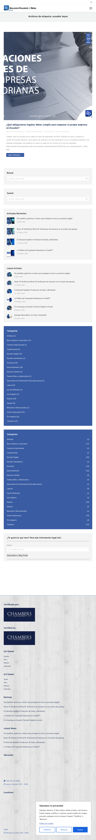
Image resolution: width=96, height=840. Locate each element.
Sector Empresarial (14, 412)
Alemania (7, 666)
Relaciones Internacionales (17, 407)
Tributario (10, 421)
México (6, 663)
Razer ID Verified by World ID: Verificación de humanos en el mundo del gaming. (47, 229)
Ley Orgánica (11, 394)
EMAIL (9, 545)
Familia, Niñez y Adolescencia (18, 376)
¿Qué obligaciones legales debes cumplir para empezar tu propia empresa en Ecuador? (46, 126)
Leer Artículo (14, 155)
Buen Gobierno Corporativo (17, 340)
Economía (10, 363)
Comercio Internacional (15, 345)
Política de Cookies (46, 823)
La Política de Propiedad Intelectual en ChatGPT (35, 250)
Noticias (21, 131)
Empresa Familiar (13, 372)
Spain (6, 679)
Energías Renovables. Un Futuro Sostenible (30, 315)
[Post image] (10, 221)
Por (34, 131)
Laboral (10, 385)
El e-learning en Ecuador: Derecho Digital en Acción (33, 307)
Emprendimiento (12, 131)
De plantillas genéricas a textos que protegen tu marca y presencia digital (44, 218)
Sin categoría (12, 416)
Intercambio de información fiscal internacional (24, 381)
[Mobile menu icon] (90, 8)
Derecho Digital (12, 354)
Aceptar (80, 830)
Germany (7, 689)
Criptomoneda (12, 349)
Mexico (6, 686)
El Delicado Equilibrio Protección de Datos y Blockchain (37, 240)
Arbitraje (10, 336)
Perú (5, 659)
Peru (5, 682)
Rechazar (64, 830)
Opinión (10, 403)
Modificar (47, 830)
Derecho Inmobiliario (15, 358)
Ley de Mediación (13, 390)
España (6, 656)
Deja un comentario (62, 131)
